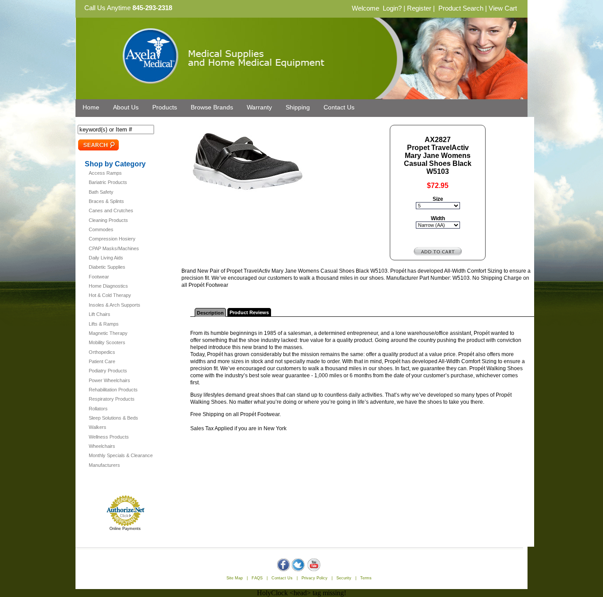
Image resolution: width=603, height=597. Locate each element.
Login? (392, 8)
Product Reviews (249, 312)
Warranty (259, 107)
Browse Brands (212, 107)
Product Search (460, 8)
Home (91, 107)
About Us (126, 107)
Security (343, 578)
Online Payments (125, 528)
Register (419, 8)
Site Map (234, 578)
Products (164, 107)
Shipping (298, 107)
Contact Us (339, 107)
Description (210, 312)
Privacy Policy (315, 578)
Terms (366, 578)
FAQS (257, 578)
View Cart (503, 8)
